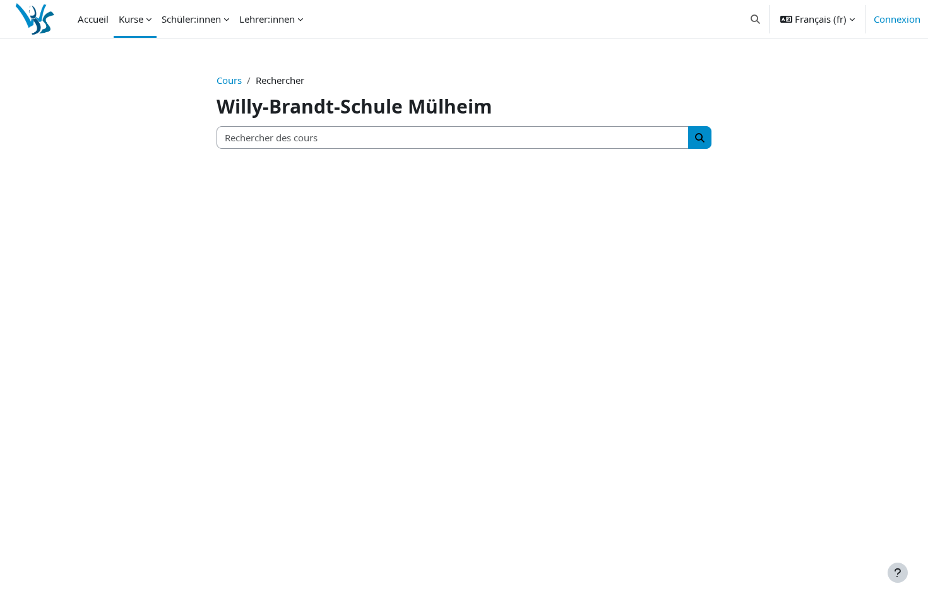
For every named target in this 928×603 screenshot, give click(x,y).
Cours (229, 80)
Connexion (897, 19)
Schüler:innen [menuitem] (191, 19)
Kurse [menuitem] (131, 19)
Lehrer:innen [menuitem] (267, 19)
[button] (756, 19)
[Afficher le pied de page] (898, 573)
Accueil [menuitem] (93, 19)
